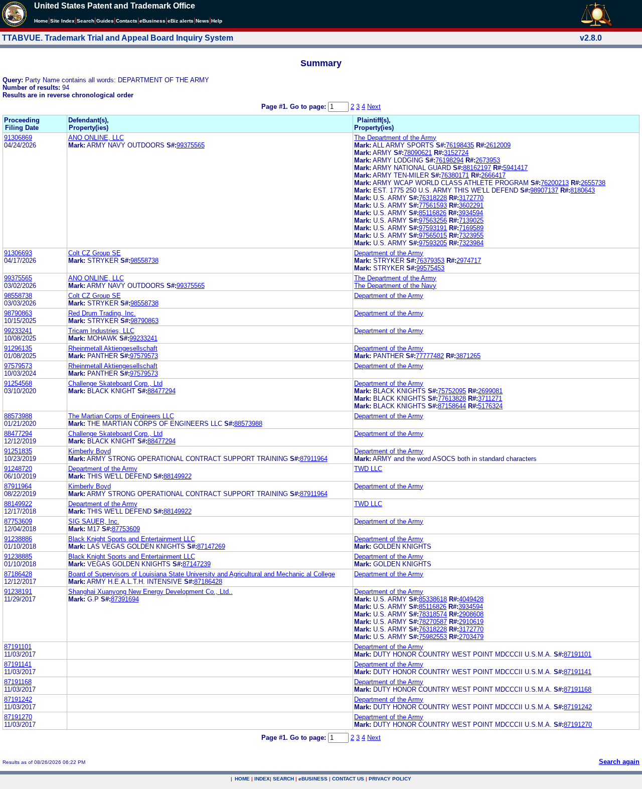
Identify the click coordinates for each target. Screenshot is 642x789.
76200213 (555, 183)
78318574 (433, 614)
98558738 (144, 260)
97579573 (144, 356)
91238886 (18, 539)
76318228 (433, 198)
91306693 (18, 253)
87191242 (18, 699)
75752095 (452, 391)
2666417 (493, 175)
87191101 (18, 647)
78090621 (418, 152)
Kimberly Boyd (89, 451)
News (202, 21)
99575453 (430, 268)
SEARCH (283, 778)
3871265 (468, 356)
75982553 (433, 637)
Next (374, 106)
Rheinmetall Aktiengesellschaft (112, 348)
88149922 (178, 476)
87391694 (125, 599)
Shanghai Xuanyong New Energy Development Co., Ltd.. (150, 591)
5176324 (490, 406)
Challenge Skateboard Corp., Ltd (115, 383)
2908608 (471, 614)
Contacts (126, 21)
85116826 (432, 213)
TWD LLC (368, 468)
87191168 (18, 682)
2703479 (471, 637)
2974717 (468, 260)
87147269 (211, 546)
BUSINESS (313, 778)
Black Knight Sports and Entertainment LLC (131, 539)
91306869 (18, 137)
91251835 (18, 451)
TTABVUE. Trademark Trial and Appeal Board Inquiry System (117, 38)
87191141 (18, 664)
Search (85, 21)
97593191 (433, 228)
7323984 (471, 243)
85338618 (433, 599)
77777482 (430, 356)
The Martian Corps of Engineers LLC (121, 416)
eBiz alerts (181, 21)
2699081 (490, 391)
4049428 (471, 599)
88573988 (18, 416)
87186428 (18, 574)
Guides (105, 21)
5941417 (515, 168)
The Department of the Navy (395, 285)
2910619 (471, 621)
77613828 (452, 398)
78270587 (433, 621)
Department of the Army (388, 253)
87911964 (314, 458)
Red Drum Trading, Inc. (102, 313)
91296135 (18, 348)
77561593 (433, 205)
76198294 (449, 160)
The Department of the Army (395, 137)
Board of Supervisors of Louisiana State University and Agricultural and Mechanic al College (201, 574)
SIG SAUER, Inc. (93, 521)
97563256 (433, 220)
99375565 (191, 145)
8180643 (582, 190)
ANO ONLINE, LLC (96, 137)
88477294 (161, 391)
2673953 (487, 160)
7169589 (471, 228)
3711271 (490, 398)
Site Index (62, 21)
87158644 (452, 406)
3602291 (471, 205)
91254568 (18, 383)
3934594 (470, 213)
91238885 (18, 556)
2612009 (498, 145)
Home (41, 21)
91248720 (18, 468)
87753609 (18, 521)
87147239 (197, 564)
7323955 (471, 235)
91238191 (18, 591)
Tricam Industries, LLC (101, 331)
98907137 (544, 190)
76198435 (460, 145)
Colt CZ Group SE (94, 253)
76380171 (455, 175)
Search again (619, 761)
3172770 (471, 198)
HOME (242, 778)
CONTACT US (348, 778)
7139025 (471, 220)
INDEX (262, 778)
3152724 (456, 152)
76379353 (430, 260)
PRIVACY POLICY (390, 778)
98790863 (18, 313)
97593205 (433, 243)
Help (216, 21)
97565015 (433, 235)
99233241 (18, 331)
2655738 (593, 183)
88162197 (477, 168)
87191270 (18, 717)
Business (152, 21)
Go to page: (309, 106)
